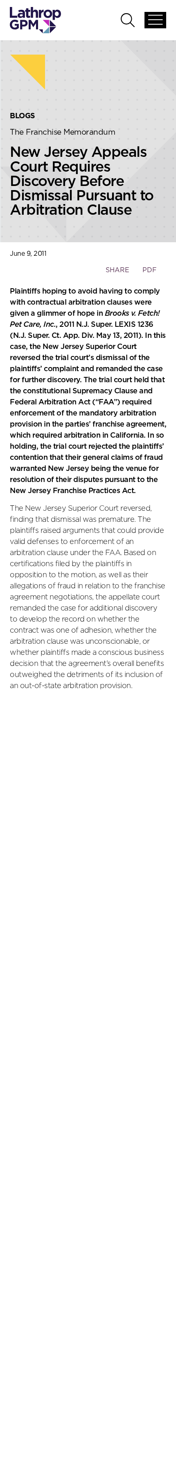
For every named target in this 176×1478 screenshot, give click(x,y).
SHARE (117, 274)
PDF (149, 270)
